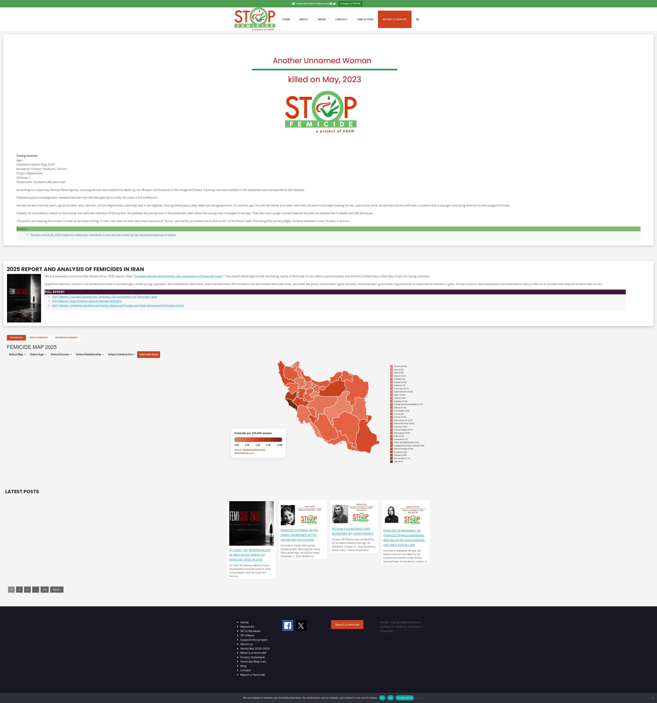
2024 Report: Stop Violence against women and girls (87, 301)
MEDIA (322, 19)
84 (44, 589)
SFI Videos (247, 635)
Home (244, 622)
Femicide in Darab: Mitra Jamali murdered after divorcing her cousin (299, 535)
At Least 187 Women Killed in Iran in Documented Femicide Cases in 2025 (249, 555)
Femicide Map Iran (253, 661)
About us (246, 644)
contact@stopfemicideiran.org (312, 3)
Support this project (253, 640)
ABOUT (303, 19)
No (390, 697)
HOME (286, 19)
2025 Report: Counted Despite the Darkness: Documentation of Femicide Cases (104, 297)
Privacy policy (404, 697)
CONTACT (341, 19)
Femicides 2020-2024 (254, 648)
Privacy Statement (252, 657)
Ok (382, 697)
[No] (652, 698)
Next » (57, 589)
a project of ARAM (350, 3)
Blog (243, 666)
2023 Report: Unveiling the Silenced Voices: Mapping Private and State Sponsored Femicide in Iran (118, 305)
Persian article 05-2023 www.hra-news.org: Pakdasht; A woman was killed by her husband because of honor (103, 235)
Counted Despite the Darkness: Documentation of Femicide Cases (178, 276)
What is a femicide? (253, 653)
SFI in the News (250, 631)
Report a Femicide (252, 675)
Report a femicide (347, 624)
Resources (247, 626)
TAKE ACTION (365, 19)
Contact (245, 670)
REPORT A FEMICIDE (395, 19)
